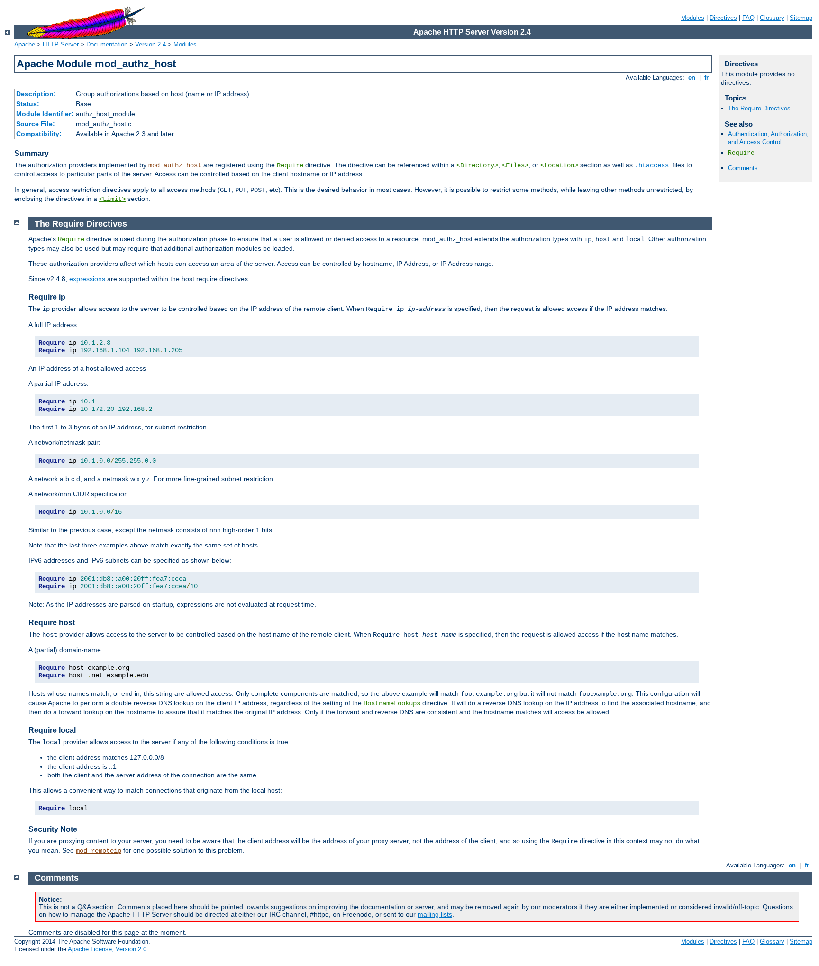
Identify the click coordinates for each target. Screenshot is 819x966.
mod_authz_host (174, 165)
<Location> (559, 165)
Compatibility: (39, 133)
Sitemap (801, 17)
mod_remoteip (98, 851)
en (691, 77)
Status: (27, 104)
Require (290, 165)
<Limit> (112, 199)
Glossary (772, 17)
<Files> (515, 165)
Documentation (106, 44)
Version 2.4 (150, 44)
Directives (723, 17)
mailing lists (435, 914)
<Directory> (477, 165)
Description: (36, 94)
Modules (692, 17)
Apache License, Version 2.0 (107, 949)
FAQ (748, 17)
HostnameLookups (392, 703)
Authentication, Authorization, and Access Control (768, 138)
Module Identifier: (44, 114)
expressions (87, 279)
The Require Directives (759, 108)
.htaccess (652, 165)
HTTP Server (61, 44)
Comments (743, 168)
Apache (24, 44)
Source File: (35, 124)
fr (706, 77)
